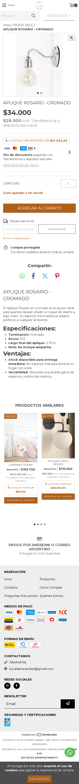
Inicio (7, 25)
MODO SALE (23, 25)
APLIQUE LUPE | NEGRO (58, 462)
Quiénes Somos (51, 596)
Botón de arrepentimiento (39, 757)
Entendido (39, 778)
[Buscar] (33, 15)
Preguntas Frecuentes (20, 596)
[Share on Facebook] (33, 276)
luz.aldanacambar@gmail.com (31, 669)
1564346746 (17, 662)
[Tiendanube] (39, 735)
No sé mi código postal (16, 238)
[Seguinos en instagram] (7, 686)
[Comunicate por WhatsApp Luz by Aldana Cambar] (70, 752)
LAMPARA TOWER (21, 464)
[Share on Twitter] (45, 276)
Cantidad (11, 183)
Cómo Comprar (51, 587)
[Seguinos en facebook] (16, 686)
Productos (47, 579)
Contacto (11, 587)
